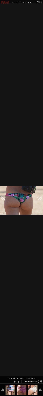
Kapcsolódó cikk (30, 381)
